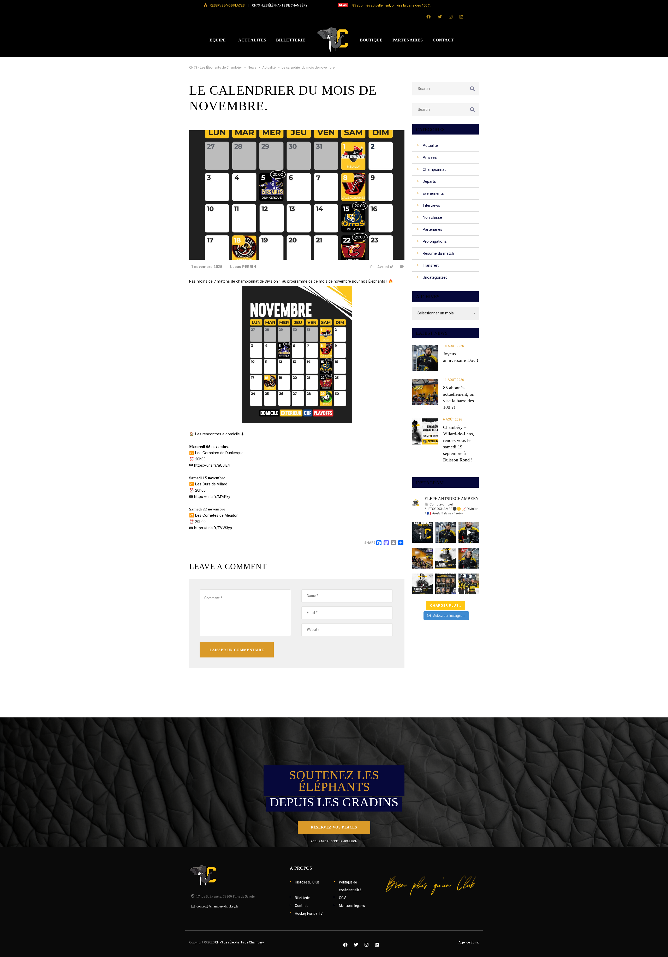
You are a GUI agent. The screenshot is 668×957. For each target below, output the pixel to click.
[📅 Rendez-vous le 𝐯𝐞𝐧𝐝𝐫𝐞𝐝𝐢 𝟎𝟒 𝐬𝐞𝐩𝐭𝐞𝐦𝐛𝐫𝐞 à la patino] (422, 584)
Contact (301, 905)
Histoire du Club (307, 882)
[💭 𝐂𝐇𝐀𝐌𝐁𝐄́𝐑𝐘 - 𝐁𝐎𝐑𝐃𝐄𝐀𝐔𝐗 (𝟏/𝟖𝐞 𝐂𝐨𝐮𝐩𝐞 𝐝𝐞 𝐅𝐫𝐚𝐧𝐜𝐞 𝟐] (468, 584)
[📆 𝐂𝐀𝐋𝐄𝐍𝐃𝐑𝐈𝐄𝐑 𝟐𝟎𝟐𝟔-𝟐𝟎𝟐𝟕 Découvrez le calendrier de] (422, 532)
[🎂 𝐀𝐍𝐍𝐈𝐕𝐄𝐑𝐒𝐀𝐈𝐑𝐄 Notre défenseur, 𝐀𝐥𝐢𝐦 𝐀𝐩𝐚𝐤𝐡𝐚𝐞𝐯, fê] (468, 558)
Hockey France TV (309, 913)
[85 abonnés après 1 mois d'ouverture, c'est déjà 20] (422, 558)
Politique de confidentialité (350, 886)
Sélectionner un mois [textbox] (436, 313)
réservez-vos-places (227, 5)
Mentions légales (352, 905)
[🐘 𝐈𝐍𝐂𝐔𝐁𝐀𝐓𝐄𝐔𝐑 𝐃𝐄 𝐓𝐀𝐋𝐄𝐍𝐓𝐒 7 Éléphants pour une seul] (445, 584)
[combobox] (445, 313)
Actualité (385, 267)
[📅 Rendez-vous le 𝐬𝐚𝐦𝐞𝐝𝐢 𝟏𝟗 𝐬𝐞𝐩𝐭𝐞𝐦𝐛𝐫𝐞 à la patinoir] (445, 558)
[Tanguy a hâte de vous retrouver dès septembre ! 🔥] (468, 532)
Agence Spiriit (468, 942)
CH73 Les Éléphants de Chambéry (239, 942)
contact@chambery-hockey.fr (217, 906)
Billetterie (302, 897)
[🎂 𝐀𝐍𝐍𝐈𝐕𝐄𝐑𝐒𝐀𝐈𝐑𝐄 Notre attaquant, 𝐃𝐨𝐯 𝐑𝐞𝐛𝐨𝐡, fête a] (445, 532)
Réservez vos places (334, 827)
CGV (342, 897)
